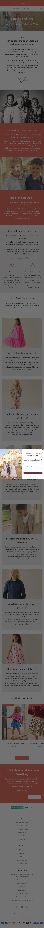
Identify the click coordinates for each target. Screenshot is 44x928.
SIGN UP (33, 473)
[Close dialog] (43, 449)
